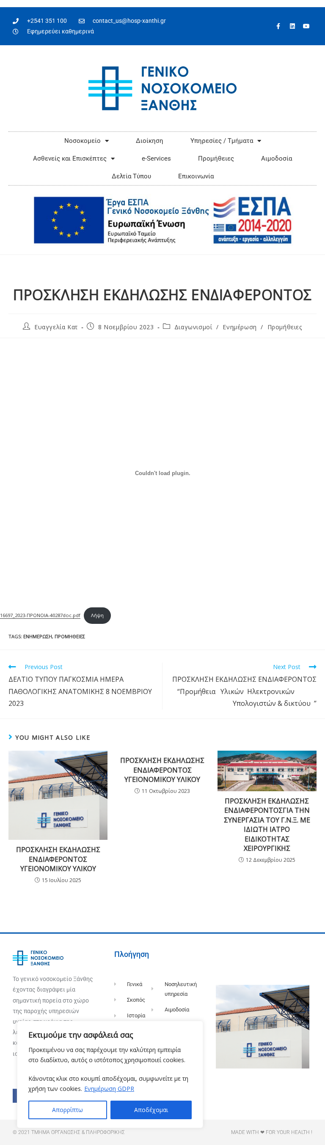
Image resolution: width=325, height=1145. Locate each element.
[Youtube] (306, 26)
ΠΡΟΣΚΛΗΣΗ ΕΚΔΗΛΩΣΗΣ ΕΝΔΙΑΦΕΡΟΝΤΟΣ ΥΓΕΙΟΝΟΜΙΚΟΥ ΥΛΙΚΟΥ (58, 859)
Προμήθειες (216, 158)
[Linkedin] (292, 26)
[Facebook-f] (278, 26)
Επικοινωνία (196, 176)
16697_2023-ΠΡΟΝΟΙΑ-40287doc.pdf (40, 615)
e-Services (156, 158)
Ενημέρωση (239, 327)
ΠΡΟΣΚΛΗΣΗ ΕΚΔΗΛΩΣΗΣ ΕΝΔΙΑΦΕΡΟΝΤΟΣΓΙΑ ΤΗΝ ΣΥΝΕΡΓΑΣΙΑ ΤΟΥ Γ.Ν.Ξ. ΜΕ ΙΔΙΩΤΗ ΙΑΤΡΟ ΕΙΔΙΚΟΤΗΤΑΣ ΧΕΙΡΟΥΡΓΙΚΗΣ (267, 824)
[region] (110, 1074)
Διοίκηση (149, 141)
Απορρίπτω (67, 1110)
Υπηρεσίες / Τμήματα (221, 141)
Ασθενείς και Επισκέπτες (70, 158)
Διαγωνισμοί (193, 327)
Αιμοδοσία (276, 158)
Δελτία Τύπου (131, 176)
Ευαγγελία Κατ (56, 327)
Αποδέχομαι (151, 1110)
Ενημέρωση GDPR (109, 1089)
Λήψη (97, 615)
